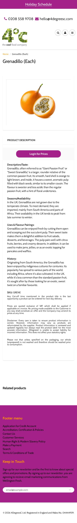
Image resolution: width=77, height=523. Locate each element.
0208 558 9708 (20, 19)
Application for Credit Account (19, 426)
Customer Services (13, 437)
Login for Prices (39, 154)
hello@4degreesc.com (56, 19)
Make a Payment (12, 445)
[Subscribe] (70, 490)
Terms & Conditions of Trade (18, 453)
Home (5, 54)
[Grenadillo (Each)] (38, 102)
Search (7, 449)
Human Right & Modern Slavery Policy (24, 441)
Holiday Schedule (38, 4)
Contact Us (9, 433)
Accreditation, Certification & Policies (23, 429)
